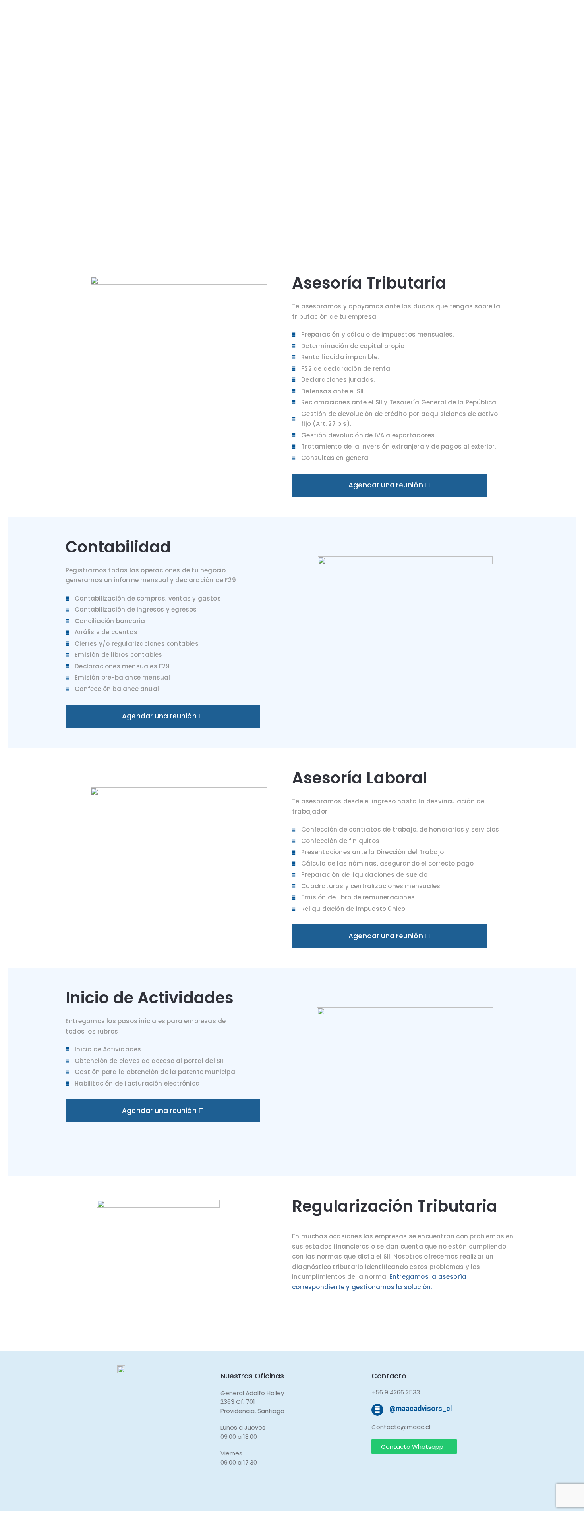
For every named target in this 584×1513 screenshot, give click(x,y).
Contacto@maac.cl (400, 1427)
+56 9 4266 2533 (395, 1392)
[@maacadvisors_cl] (377, 1410)
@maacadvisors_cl (420, 1408)
